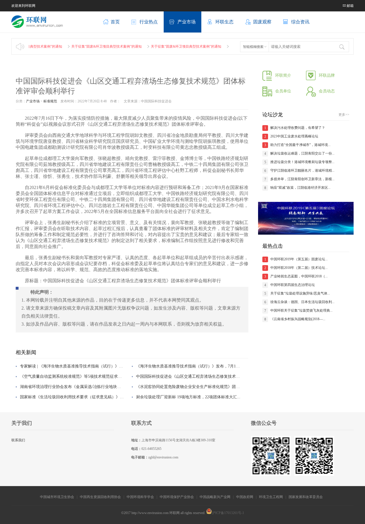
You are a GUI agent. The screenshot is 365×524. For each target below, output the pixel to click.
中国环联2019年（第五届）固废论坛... (299, 259)
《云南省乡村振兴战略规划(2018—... (297, 319)
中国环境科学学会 (140, 497)
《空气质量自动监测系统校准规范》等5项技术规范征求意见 (73, 376)
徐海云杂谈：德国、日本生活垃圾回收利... (302, 302)
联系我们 (18, 440)
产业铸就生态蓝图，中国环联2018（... (299, 276)
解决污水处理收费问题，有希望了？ (297, 128)
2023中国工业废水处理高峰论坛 (294, 136)
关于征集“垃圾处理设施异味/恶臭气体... (300, 293)
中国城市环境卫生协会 (57, 497)
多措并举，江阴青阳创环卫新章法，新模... (302, 179)
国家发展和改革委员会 (306, 497)
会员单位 (283, 91)
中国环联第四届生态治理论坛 (292, 285)
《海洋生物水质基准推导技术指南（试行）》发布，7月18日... (190, 366)
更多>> (343, 115)
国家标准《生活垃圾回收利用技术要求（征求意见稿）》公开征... (77, 397)
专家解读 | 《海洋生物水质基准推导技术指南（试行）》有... (73, 366)
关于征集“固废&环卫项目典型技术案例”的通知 (98, 46)
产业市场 (186, 21)
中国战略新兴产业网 (215, 497)
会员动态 (327, 91)
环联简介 (283, 75)
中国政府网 (244, 497)
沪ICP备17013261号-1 (228, 513)
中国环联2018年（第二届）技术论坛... (299, 268)
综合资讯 (300, 21)
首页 (115, 21)
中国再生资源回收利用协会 (100, 497)
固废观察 (262, 21)
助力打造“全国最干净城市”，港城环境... (300, 145)
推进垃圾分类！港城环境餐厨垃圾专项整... (302, 162)
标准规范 (50, 101)
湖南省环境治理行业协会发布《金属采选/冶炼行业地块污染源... (76, 387)
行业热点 (148, 21)
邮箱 (350, 6)
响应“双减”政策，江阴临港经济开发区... (300, 188)
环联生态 (224, 21)
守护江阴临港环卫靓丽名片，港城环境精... (302, 170)
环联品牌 (327, 75)
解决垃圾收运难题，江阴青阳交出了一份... (302, 153)
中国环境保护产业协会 (177, 497)
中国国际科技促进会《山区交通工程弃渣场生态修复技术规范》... (193, 376)
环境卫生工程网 (271, 497)
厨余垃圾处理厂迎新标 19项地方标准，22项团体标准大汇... (188, 397)
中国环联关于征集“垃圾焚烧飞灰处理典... (301, 310)
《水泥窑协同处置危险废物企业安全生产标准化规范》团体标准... (193, 387)
